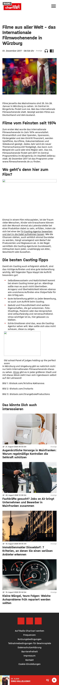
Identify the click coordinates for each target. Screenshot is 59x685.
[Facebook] (21, 621)
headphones (46, 51)
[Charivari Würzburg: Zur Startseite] (11, 6)
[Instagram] (29, 621)
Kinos (16, 372)
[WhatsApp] (38, 621)
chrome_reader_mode (52, 51)
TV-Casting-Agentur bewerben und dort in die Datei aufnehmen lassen (27, 233)
